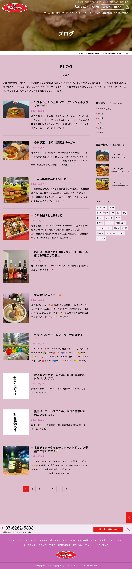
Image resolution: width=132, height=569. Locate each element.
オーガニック (104, 132)
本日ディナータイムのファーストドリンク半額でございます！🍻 (61, 449)
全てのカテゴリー (106, 108)
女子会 (101, 118)
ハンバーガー (101, 207)
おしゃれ (109, 218)
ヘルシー (109, 223)
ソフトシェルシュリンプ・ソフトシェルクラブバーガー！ (61, 104)
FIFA (112, 213)
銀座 (124, 213)
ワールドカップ (102, 213)
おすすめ (100, 223)
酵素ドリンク (120, 223)
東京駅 (124, 228)
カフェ (101, 123)
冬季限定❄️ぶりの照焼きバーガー (54, 142)
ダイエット (101, 238)
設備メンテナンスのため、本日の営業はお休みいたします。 (59, 376)
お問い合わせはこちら (112, 7)
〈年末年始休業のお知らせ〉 (51, 179)
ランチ (101, 127)
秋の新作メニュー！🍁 (48, 295)
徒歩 (118, 213)
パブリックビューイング (115, 233)
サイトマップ (102, 545)
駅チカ (116, 228)
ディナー (100, 218)
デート (101, 113)
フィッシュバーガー (104, 228)
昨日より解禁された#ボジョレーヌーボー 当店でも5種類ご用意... (61, 253)
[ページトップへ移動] (127, 529)
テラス (118, 218)
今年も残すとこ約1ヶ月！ (49, 215)
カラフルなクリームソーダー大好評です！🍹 (59, 336)
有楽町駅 (100, 233)
